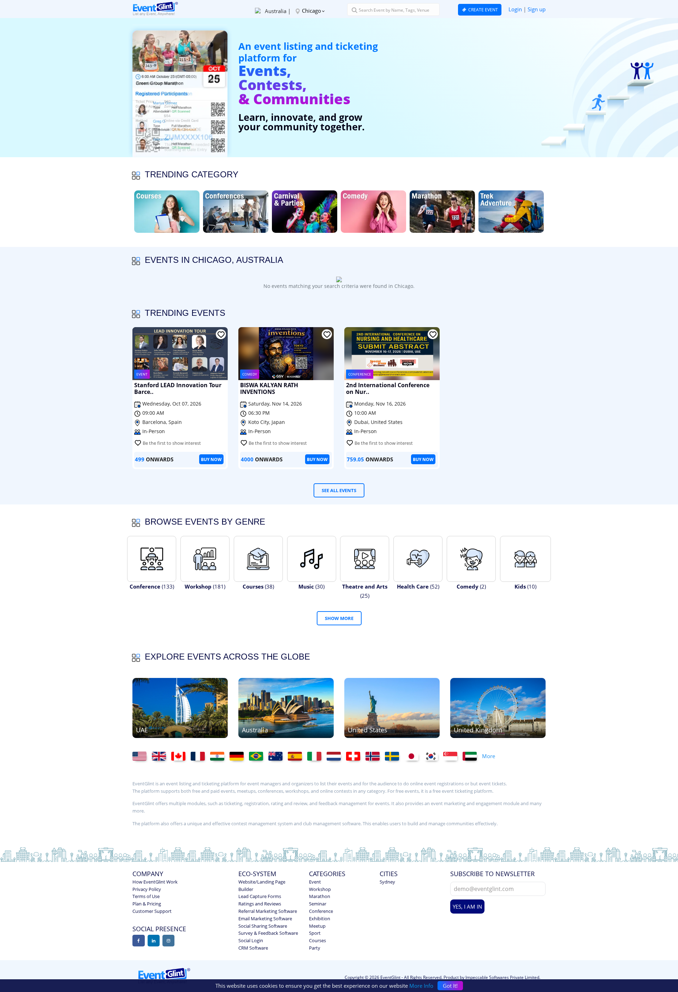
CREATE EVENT (482, 10)
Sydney (387, 882)
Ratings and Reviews (259, 904)
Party (314, 948)
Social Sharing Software (262, 926)
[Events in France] (200, 756)
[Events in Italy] (317, 756)
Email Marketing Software (265, 918)
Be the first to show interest (172, 443)
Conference (321, 911)
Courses (317, 940)
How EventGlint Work (155, 882)
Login (515, 9)
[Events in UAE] (472, 756)
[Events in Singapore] (453, 756)
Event (315, 882)
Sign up (537, 9)
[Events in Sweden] (394, 756)
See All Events (339, 490)
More (488, 756)
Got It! (450, 985)
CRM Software (253, 948)
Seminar (317, 904)
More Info (421, 985)
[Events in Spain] (297, 756)
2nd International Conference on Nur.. (387, 389)
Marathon (319, 896)
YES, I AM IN (467, 906)
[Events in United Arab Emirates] (180, 707)
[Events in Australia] (286, 707)
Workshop (320, 889)
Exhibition (319, 918)
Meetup (317, 926)
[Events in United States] (392, 707)
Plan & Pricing (146, 904)
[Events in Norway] (375, 756)
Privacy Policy (146, 889)
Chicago (311, 10)
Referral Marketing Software (267, 911)
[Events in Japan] (414, 756)
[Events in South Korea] (433, 756)
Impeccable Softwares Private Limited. (502, 977)
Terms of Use (146, 896)
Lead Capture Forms (259, 896)
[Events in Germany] (239, 756)
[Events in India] (220, 756)
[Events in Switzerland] (355, 756)
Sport (315, 933)
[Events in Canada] (181, 756)
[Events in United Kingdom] (498, 707)
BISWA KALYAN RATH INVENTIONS (269, 389)
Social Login (250, 940)
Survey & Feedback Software (268, 933)
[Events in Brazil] (258, 756)
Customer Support (152, 911)
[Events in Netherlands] (336, 756)
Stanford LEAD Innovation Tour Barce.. (177, 389)
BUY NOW (211, 459)
